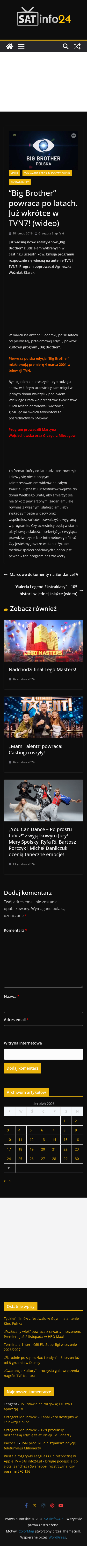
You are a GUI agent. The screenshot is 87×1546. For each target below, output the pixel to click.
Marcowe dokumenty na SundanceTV (44, 574)
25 (20, 1158)
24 (9, 1158)
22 (65, 1149)
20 (43, 1149)
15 (65, 1139)
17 (9, 1149)
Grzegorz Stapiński (51, 233)
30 (77, 1158)
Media (14, 173)
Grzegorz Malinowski (20, 1417)
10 (9, 1139)
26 (32, 1158)
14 (54, 1139)
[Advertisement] (43, 82)
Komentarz (15, 930)
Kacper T (11, 1443)
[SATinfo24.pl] (9, 46)
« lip (7, 1181)
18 (20, 1149)
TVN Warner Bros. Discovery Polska (47, 173)
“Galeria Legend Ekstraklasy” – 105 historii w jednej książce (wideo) (45, 590)
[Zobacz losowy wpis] (77, 46)
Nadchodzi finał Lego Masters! (42, 669)
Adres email (16, 1019)
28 (54, 1158)
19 (32, 1149)
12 (32, 1139)
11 (20, 1139)
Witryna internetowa (23, 1043)
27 (43, 1158)
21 (54, 1149)
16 (77, 1139)
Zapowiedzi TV (20, 182)
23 (77, 1149)
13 (43, 1139)
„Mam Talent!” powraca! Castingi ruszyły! (35, 749)
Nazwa (12, 996)
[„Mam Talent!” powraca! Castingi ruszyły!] (43, 700)
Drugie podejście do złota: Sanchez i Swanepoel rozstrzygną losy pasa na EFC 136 (41, 1466)
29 (65, 1158)
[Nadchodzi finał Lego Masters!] (43, 623)
